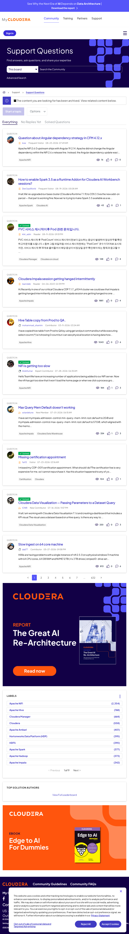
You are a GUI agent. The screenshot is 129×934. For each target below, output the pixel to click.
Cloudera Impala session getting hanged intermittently (56, 279)
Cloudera (39, 479)
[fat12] (10, 455)
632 (93, 577)
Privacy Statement (100, 915)
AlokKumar (27, 371)
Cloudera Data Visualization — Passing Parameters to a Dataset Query (66, 503)
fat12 (24, 462)
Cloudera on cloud (49, 259)
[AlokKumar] (10, 363)
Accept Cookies (110, 924)
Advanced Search (16, 77)
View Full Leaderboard (64, 794)
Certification (25, 479)
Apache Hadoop (18, 755)
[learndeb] (10, 280)
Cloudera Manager (28, 259)
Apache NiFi (25, 160)
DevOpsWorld (29, 188)
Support (97, 18)
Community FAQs (83, 884)
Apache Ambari (18, 729)
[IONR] (10, 500)
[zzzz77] (10, 546)
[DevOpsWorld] (10, 181)
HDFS (12, 742)
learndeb (26, 284)
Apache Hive (25, 342)
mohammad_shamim (32, 325)
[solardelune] (10, 409)
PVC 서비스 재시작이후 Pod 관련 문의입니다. (48, 229)
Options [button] (35, 111)
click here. (7, 927)
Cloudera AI (42, 206)
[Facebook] (4, 898)
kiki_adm (26, 234)
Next (76, 770)
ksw (24, 143)
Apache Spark (26, 206)
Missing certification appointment (42, 457)
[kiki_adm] (10, 227)
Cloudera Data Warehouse (49, 434)
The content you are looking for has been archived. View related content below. (66, 100)
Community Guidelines (50, 884)
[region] (67, 910)
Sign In (9, 33)
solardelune (27, 412)
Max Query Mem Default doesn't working (46, 407)
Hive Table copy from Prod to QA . (42, 320)
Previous (55, 770)
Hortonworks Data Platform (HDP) (28, 736)
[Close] (121, 891)
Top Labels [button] (117, 694)
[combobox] (80, 69)
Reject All (86, 924)
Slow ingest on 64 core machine (40, 544)
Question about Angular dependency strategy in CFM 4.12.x (60, 138)
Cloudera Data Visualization (32, 525)
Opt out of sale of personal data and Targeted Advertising (32, 925)
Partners (82, 18)
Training (68, 18)
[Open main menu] (125, 33)
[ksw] (10, 139)
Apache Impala (26, 301)
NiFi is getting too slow (34, 366)
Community (51, 18)
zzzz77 (25, 549)
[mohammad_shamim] (10, 322)
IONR (24, 508)
